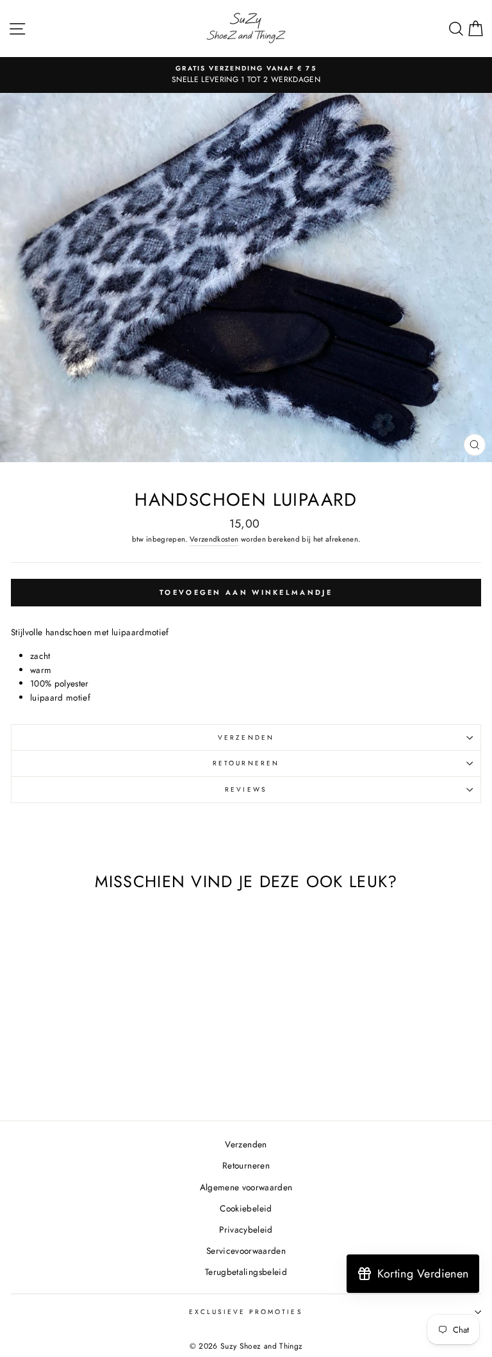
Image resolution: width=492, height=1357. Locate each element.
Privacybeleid (245, 1229)
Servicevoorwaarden (246, 1250)
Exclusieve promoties (245, 1312)
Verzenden (246, 737)
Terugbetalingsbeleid (246, 1271)
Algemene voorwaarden (246, 1187)
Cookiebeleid (246, 1208)
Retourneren (246, 763)
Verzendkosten (214, 539)
